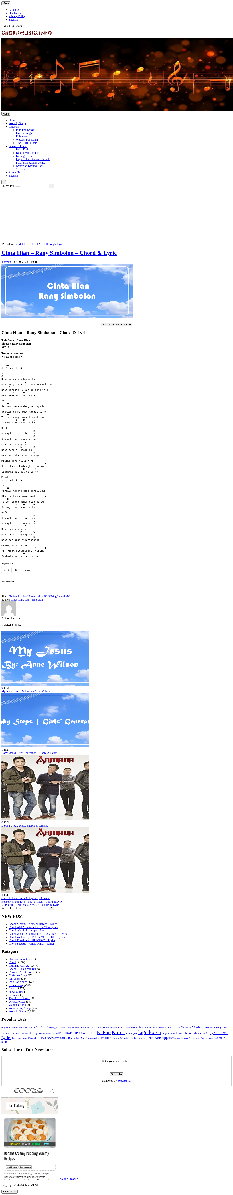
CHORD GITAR (32, 244)
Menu (6, 3)
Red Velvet (74, 1038)
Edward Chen (172, 1027)
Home (12, 120)
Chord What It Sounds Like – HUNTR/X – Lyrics (38, 933)
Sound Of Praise (121, 1038)
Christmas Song (18, 975)
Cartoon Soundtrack (20, 959)
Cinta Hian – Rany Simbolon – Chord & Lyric (59, 253)
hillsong (33, 1033)
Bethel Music (24, 1027)
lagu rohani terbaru (188, 1033)
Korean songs (24, 133)
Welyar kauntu (207, 1038)
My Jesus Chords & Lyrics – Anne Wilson (25, 691)
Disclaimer (15, 13)
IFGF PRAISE (66, 1033)
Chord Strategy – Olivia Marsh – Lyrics (31, 943)
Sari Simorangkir (90, 1038)
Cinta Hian (17, 599)
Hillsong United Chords (48, 1033)
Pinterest (34, 596)
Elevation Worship (191, 1027)
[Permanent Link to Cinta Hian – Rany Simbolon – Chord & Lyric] (67, 317)
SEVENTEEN (106, 1038)
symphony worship (137, 1038)
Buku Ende (22, 149)
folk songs (50, 244)
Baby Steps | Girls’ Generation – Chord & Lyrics (29, 752)
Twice (197, 1038)
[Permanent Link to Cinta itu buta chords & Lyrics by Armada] (45, 891)
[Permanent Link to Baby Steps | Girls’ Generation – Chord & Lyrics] (45, 746)
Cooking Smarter (68, 1178)
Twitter (13, 596)
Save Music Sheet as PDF (116, 324)
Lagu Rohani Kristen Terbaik (33, 159)
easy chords (139, 1027)
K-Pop (104, 1032)
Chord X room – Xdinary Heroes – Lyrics (33, 923)
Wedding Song (17, 1004)
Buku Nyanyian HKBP (29, 152)
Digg (54, 596)
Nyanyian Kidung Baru (29, 165)
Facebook (23, 596)
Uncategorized (17, 1001)
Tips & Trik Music (26, 142)
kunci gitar (131, 1033)
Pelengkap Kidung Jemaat (31, 162)
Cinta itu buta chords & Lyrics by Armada (25, 898)
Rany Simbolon (34, 599)
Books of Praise (18, 146)
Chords (62, 1027)
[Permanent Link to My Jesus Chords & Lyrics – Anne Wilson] (45, 684)
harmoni (7, 261)
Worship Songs (17, 123)
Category (14, 126)
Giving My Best (21, 1033)
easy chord (103, 1027)
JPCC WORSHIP (85, 1033)
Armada (14, 1027)
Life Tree (206, 1033)
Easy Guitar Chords (155, 1028)
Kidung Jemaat (24, 156)
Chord (17, 244)
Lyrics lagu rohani (19, 1038)
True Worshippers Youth (183, 1038)
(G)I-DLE (6, 1027)
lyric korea (219, 1033)
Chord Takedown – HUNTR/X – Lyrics (32, 940)
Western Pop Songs (27, 139)
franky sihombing (212, 1027)
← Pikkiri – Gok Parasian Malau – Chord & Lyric (30, 904)
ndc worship (54, 1038)
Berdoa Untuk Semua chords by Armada (24, 825)
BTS (33, 1027)
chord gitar (53, 1028)
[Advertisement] (116, 215)
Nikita (64, 1038)
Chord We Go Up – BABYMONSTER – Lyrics (37, 937)
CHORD (42, 1027)
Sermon (20, 169)
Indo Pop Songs (25, 129)
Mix (69, 596)
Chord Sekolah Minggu (22, 968)
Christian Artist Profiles (22, 972)
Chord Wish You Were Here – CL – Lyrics (33, 927)
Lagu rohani (168, 1033)
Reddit (42, 596)
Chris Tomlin (72, 1027)
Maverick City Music (37, 1038)
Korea (118, 1032)
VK (48, 596)
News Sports (16, 991)
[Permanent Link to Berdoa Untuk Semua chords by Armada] (45, 819)
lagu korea (149, 1032)
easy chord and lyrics (120, 1027)
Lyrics (60, 244)
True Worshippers (159, 1038)
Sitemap (13, 19)
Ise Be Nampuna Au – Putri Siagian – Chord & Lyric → (33, 901)
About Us (14, 9)
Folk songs (22, 136)
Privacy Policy (17, 16)
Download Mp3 (89, 1027)
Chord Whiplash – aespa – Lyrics (28, 930)
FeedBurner (124, 1080)
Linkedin (62, 596)
